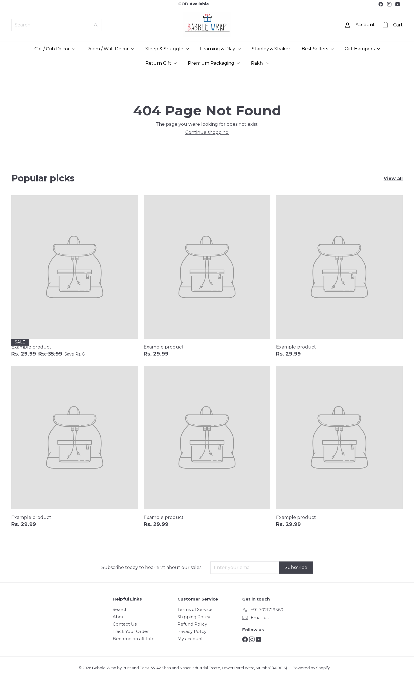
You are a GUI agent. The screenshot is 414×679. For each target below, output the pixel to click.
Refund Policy (192, 624)
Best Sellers (315, 48)
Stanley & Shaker (271, 48)
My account (190, 638)
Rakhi (258, 63)
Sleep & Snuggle (164, 48)
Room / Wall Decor (108, 48)
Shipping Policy (193, 616)
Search (120, 609)
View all (393, 178)
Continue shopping (207, 132)
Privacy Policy (191, 631)
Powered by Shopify (311, 667)
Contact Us (125, 624)
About (119, 616)
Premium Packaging (211, 63)
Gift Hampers (360, 48)
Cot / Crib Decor (52, 48)
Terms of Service (195, 609)
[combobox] (56, 25)
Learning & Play (218, 48)
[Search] (95, 25)
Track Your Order (131, 631)
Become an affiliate (134, 638)
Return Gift (158, 63)
